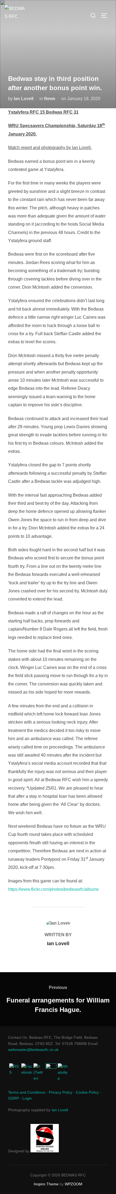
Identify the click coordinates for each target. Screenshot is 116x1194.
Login (27, 1098)
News (49, 98)
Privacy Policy (60, 1092)
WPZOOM (73, 1184)
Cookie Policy (87, 1092)
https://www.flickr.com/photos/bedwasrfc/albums (53, 889)
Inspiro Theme (46, 1184)
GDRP (13, 1098)
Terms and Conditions (26, 1092)
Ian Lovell (23, 98)
